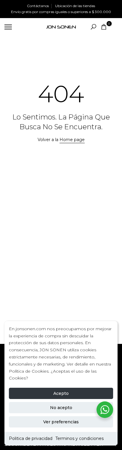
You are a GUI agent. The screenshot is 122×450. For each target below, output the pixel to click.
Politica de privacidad (30, 438)
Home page (72, 139)
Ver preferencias (61, 422)
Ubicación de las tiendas (75, 6)
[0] (103, 26)
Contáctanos (38, 6)
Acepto (61, 393)
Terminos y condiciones (79, 438)
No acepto (61, 407)
